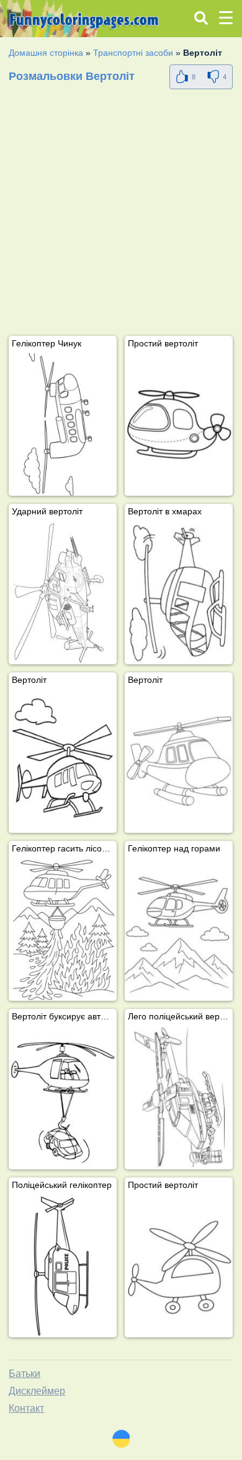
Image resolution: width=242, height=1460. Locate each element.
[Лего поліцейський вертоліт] (179, 1097)
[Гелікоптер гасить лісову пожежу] (63, 929)
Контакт (26, 1408)
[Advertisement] (121, 215)
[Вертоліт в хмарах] (179, 592)
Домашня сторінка (46, 53)
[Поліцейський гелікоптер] (63, 1266)
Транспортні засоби (133, 53)
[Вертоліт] (63, 761)
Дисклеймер (37, 1391)
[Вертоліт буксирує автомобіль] (63, 1097)
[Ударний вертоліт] (63, 592)
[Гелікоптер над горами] (179, 929)
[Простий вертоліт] (179, 424)
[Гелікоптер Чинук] (63, 424)
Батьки (24, 1373)
